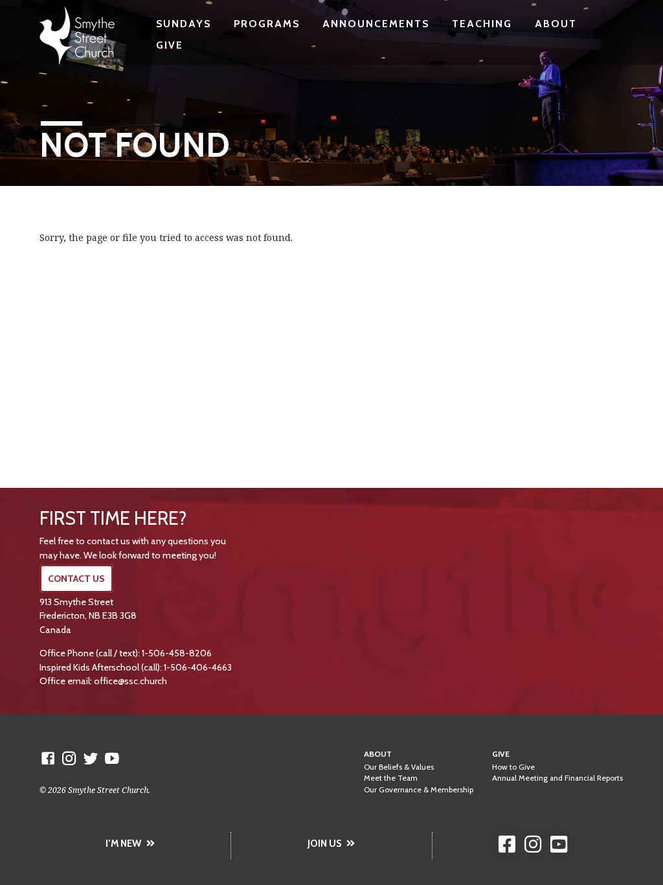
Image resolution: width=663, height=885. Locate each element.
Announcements (375, 23)
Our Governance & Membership (418, 789)
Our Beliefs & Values (399, 767)
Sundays (183, 23)
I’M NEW (123, 843)
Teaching (482, 23)
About (556, 23)
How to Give (513, 767)
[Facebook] (47, 758)
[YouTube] (112, 758)
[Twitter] (90, 758)
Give (169, 45)
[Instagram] (69, 758)
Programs (267, 23)
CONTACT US (76, 578)
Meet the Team (391, 778)
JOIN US (324, 843)
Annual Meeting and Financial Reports (557, 778)
